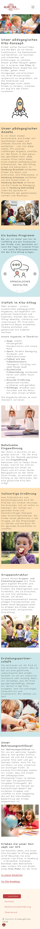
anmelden (13, 896)
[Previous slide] (5, 274)
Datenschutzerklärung (18, 907)
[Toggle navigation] (33, 7)
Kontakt (9, 901)
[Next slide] (35, 274)
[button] (4, 925)
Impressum (11, 912)
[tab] (16, 290)
